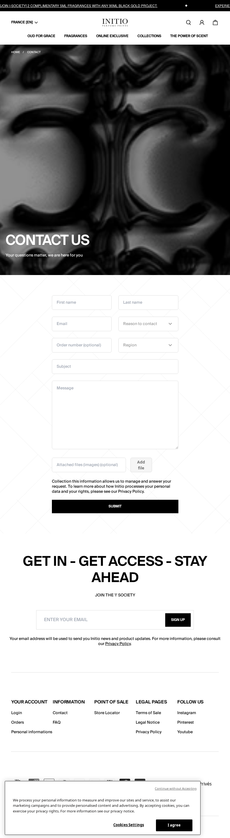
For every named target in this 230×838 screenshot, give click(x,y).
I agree (174, 825)
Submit (115, 506)
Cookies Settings (128, 824)
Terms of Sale (148, 713)
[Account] (202, 22)
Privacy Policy (131, 491)
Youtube (185, 732)
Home (15, 52)
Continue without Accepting (176, 788)
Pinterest (185, 722)
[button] (178, 620)
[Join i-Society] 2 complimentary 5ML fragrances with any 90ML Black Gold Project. (78, 5)
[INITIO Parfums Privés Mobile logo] (115, 22)
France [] (22, 22)
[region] (102, 808)
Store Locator (107, 713)
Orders (17, 722)
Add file (141, 465)
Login (16, 713)
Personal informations (31, 732)
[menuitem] (43, 36)
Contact (60, 713)
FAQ (57, 722)
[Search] (188, 22)
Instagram (186, 713)
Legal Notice (148, 722)
